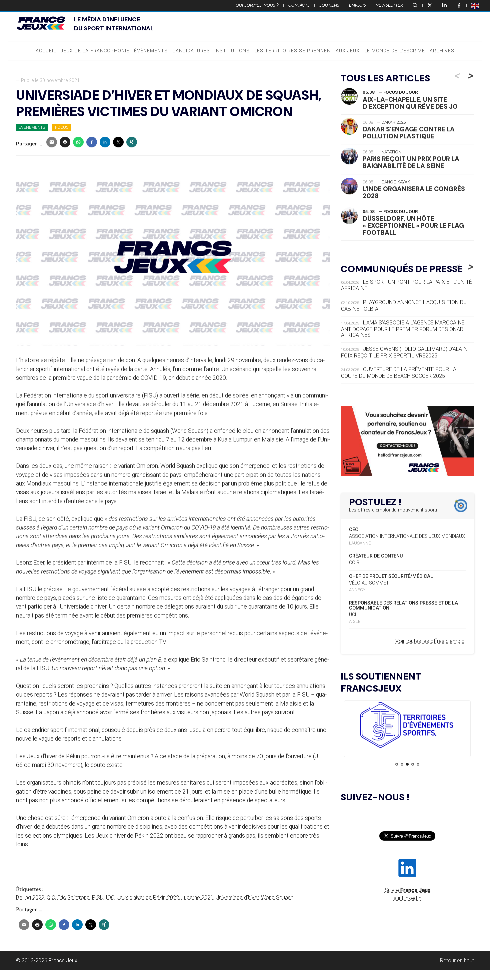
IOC (110, 897)
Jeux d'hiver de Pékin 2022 (148, 897)
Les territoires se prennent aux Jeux (307, 51)
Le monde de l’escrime (394, 51)
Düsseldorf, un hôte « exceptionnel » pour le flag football (413, 225)
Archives (442, 51)
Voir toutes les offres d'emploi (430, 641)
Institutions (232, 51)
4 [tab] (412, 764)
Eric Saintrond (73, 897)
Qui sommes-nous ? (257, 5)
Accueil (46, 51)
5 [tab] (418, 764)
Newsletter (389, 5)
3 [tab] (407, 764)
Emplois (357, 5)
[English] (475, 5)
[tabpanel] (407, 726)
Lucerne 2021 (197, 897)
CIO (51, 897)
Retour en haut (457, 960)
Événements (151, 51)
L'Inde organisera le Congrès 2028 (414, 192)
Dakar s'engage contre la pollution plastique (409, 132)
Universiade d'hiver (237, 897)
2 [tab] (402, 764)
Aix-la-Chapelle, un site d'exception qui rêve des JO (410, 103)
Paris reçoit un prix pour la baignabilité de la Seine (411, 162)
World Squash (277, 897)
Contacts (299, 5)
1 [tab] (396, 764)
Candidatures (191, 51)
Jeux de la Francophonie (95, 51)
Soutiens (329, 5)
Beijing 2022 (30, 897)
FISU (97, 897)
